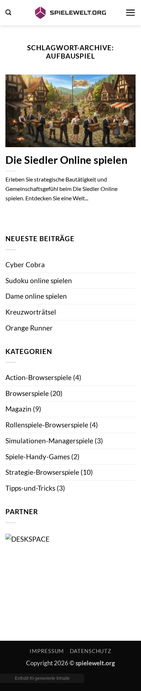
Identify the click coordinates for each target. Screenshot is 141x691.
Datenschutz (90, 651)
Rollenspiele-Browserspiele (46, 425)
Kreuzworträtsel (30, 312)
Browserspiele (27, 393)
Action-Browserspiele (38, 377)
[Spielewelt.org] (70, 12)
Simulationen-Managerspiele (49, 440)
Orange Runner (29, 328)
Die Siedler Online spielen (66, 160)
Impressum (47, 651)
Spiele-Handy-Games (37, 456)
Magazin (18, 409)
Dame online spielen (36, 296)
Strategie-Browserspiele (42, 472)
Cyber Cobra (25, 264)
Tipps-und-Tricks (30, 488)
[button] (8, 12)
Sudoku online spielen (38, 280)
